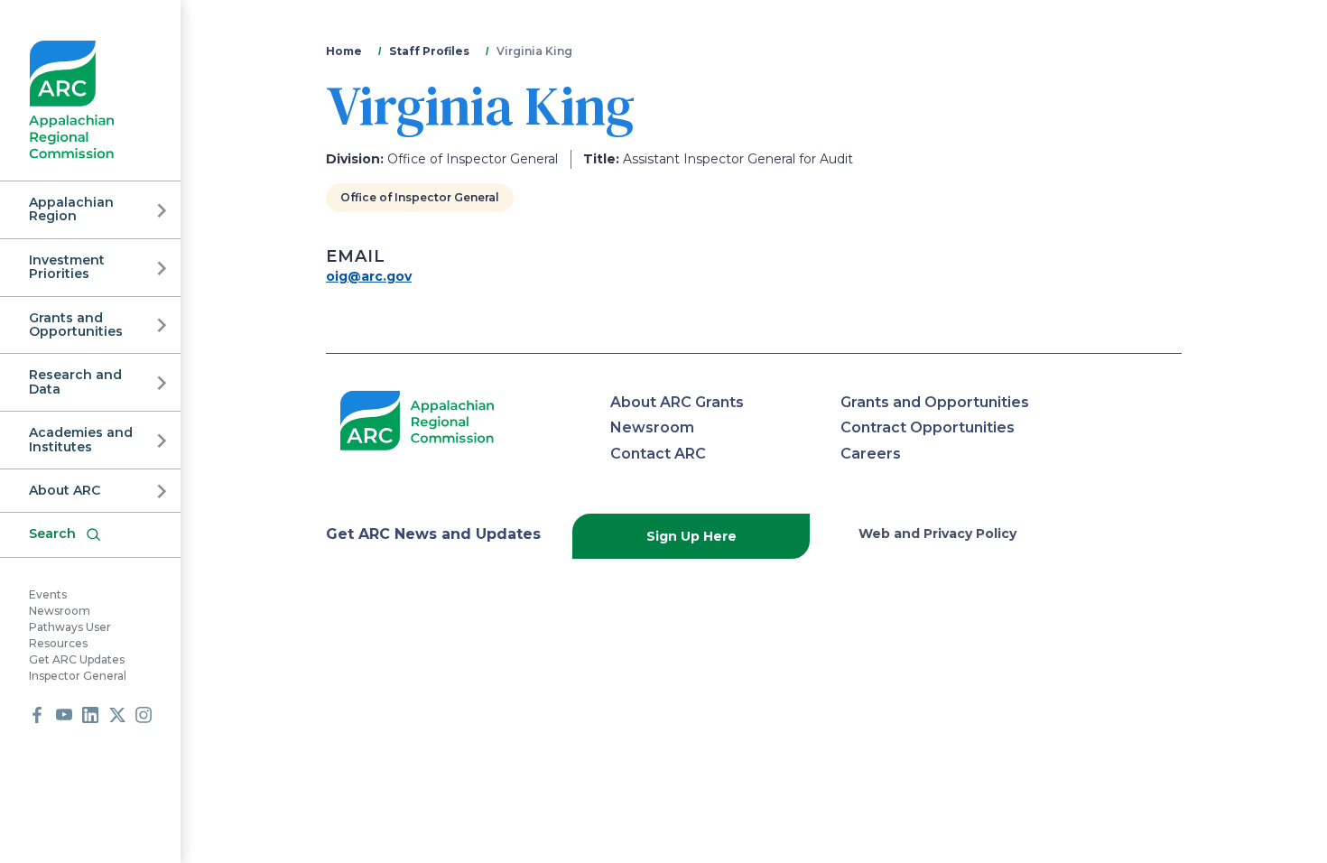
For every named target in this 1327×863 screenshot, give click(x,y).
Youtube (64, 715)
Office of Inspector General (419, 197)
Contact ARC (658, 453)
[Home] (72, 100)
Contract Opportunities (927, 427)
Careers (870, 453)
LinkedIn (90, 715)
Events (48, 594)
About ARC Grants (677, 402)
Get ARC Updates (77, 659)
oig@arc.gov (369, 276)
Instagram (143, 715)
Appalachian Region (71, 209)
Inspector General (77, 675)
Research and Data (75, 381)
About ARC (64, 490)
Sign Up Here (691, 536)
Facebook (37, 715)
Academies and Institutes (81, 439)
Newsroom (59, 610)
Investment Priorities (67, 267)
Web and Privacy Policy (937, 533)
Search (52, 533)
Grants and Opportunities (76, 324)
